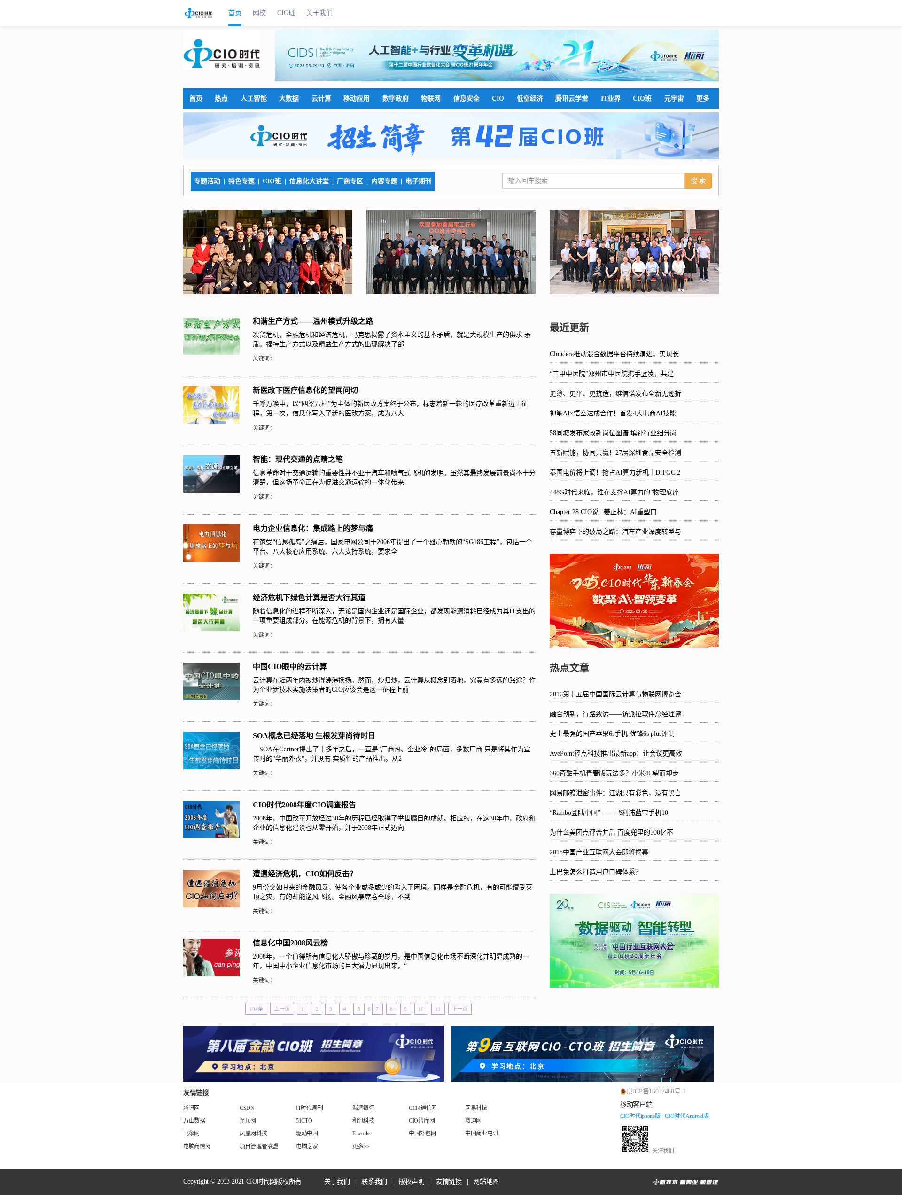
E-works (361, 1133)
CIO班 (286, 12)
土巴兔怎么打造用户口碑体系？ (596, 871)
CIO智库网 (422, 1120)
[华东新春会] (634, 601)
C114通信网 (423, 1108)
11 (438, 1009)
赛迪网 (473, 1120)
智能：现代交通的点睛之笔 (298, 459)
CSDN (247, 1108)
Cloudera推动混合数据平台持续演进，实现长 (614, 354)
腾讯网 (191, 1108)
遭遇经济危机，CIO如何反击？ (305, 874)
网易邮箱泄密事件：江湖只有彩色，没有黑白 (615, 793)
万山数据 (194, 1120)
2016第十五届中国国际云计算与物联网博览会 (615, 694)
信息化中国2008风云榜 (290, 943)
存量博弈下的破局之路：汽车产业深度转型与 (615, 531)
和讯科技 (363, 1120)
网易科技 (476, 1108)
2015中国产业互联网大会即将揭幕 (599, 852)
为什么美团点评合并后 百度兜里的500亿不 (611, 832)
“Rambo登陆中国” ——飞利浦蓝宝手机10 (609, 812)
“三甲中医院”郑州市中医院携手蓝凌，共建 (612, 373)
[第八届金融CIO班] (313, 1054)
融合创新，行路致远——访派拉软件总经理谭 (615, 714)
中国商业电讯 (481, 1133)
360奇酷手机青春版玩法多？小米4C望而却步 (614, 773)
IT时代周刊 (309, 1108)
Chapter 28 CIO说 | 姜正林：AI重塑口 (603, 511)
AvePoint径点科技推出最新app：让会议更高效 (616, 753)
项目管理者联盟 (259, 1146)
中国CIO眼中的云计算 (290, 667)
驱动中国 (307, 1133)
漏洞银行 (363, 1108)
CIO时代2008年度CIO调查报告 (304, 805)
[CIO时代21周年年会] (497, 55)
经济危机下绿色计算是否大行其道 (309, 597)
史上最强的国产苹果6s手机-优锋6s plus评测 (612, 733)
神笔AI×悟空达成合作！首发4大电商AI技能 (613, 413)
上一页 (282, 1009)
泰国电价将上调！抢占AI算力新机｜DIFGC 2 (615, 472)
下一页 (459, 1009)
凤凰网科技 (253, 1133)
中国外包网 (422, 1133)
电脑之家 (307, 1146)
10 (421, 1009)
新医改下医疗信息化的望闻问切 (305, 390)
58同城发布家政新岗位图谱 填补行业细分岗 (613, 433)
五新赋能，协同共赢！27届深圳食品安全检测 (615, 452)
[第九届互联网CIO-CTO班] (588, 1054)
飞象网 (191, 1133)
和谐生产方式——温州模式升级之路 (313, 321)
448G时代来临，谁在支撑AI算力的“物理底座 (614, 492)
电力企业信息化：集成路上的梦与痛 (313, 528)
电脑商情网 (197, 1146)
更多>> (361, 1146)
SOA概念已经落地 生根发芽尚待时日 (314, 736)
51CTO (304, 1120)
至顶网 (248, 1120)
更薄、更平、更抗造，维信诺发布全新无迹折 (615, 393)
